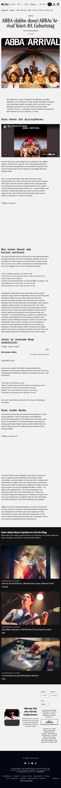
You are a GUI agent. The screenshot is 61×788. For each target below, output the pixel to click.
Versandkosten (7, 776)
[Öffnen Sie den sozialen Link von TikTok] (35, 763)
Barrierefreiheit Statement (37, 778)
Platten (12, 10)
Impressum (23, 778)
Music (19, 4)
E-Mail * (43, 691)
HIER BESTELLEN (7, 361)
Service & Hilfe (26, 776)
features (5, 586)
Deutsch (55, 778)
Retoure (47, 776)
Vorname (52, 691)
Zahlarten (16, 776)
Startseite (4, 10)
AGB (8, 778)
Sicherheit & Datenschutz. (49, 742)
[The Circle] (5, 4)
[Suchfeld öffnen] (49, 4)
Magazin (33, 4)
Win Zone (43, 4)
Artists (12, 4)
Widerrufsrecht (38, 776)
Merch (27, 4)
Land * (43, 700)
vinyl (4, 679)
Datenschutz (14, 778)
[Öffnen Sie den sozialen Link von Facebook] (25, 763)
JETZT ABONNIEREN (49, 721)
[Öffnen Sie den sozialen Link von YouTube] (32, 763)
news (3, 633)
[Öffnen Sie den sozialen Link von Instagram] (28, 763)
